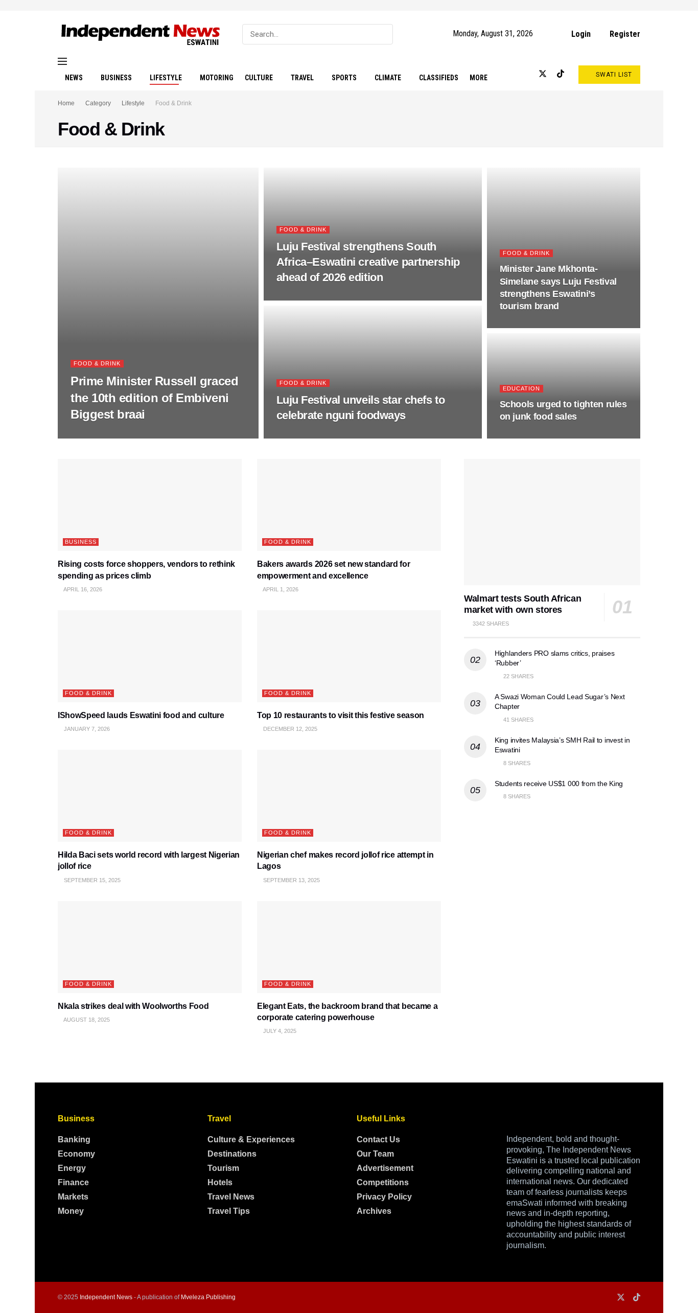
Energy (72, 1168)
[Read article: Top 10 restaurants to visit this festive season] (349, 656)
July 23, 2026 (300, 297)
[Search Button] (383, 34)
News (74, 78)
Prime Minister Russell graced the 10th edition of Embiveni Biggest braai (154, 397)
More (478, 78)
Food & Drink (173, 103)
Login (580, 34)
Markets (73, 1196)
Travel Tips (228, 1211)
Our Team (375, 1153)
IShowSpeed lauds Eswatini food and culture (141, 715)
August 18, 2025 (86, 1020)
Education (521, 388)
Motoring (217, 78)
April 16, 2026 (82, 589)
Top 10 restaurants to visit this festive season (340, 715)
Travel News (230, 1196)
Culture (259, 78)
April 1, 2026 (280, 589)
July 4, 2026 (521, 325)
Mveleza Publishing (208, 1297)
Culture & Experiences (251, 1139)
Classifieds (438, 78)
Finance (73, 1182)
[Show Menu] (62, 61)
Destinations (232, 1153)
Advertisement (385, 1168)
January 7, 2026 (86, 729)
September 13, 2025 (291, 880)
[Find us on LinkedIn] (525, 74)
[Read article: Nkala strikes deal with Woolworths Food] (150, 947)
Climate (388, 78)
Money (71, 1211)
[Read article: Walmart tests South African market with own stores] (552, 522)
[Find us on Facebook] (509, 74)
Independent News (106, 1297)
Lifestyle (166, 78)
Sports (344, 78)
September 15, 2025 (91, 880)
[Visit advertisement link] (349, 5)
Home (66, 103)
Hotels (219, 1182)
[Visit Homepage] (141, 34)
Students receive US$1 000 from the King (559, 783)
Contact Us (378, 1139)
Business (116, 78)
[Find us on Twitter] (543, 74)
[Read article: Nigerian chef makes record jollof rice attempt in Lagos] (349, 796)
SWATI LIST (613, 74)
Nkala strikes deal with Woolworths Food (133, 1006)
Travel (302, 78)
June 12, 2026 (524, 435)
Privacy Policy (384, 1196)
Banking (74, 1139)
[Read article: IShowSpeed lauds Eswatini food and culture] (150, 656)
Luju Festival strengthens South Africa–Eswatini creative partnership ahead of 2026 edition (368, 261)
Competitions (383, 1182)
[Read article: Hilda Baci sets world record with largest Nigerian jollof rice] (150, 796)
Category (98, 103)
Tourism (223, 1168)
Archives (374, 1211)
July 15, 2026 (300, 435)
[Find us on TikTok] (560, 74)
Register (624, 34)
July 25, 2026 (94, 435)
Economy (76, 1153)
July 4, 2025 (279, 1031)
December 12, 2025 (289, 729)
